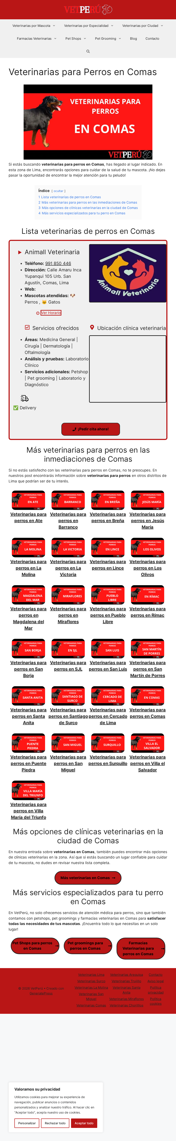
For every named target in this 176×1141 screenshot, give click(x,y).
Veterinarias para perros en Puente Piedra (28, 763)
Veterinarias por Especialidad (86, 26)
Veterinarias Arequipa (126, 975)
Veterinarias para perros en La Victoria (68, 568)
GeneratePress (41, 993)
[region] (56, 1107)
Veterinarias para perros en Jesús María (147, 521)
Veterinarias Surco (91, 981)
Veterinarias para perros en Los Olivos (147, 568)
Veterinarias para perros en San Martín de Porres (147, 669)
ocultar (58, 191)
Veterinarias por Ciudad (140, 26)
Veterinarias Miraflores (126, 999)
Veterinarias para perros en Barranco (68, 521)
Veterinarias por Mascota (31, 26)
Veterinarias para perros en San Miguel (68, 763)
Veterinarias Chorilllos (126, 1005)
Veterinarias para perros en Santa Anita (28, 716)
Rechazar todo (55, 1123)
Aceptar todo (84, 1123)
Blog (133, 38)
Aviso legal (155, 981)
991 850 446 (58, 263)
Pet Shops (73, 38)
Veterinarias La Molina (91, 987)
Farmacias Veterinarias (34, 38)
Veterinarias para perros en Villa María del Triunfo (28, 811)
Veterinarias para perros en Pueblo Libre (108, 615)
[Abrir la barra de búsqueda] (88, 51)
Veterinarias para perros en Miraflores (68, 615)
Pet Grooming (105, 38)
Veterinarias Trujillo (126, 981)
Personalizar (27, 1123)
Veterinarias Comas (91, 1005)
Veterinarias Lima (91, 975)
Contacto (152, 38)
